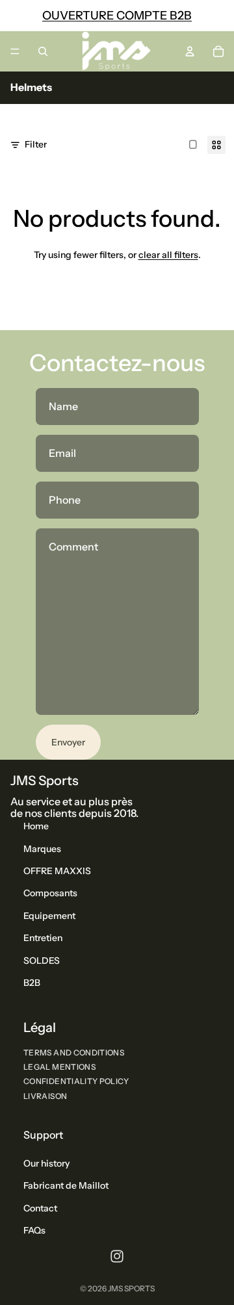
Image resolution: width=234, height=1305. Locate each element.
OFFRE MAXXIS (57, 871)
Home (36, 826)
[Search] (43, 51)
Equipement (49, 916)
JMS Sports (131, 1288)
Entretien (42, 938)
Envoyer (68, 742)
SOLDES (41, 960)
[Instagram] (117, 1256)
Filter (36, 144)
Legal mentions (59, 1067)
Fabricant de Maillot (66, 1186)
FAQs (34, 1230)
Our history (46, 1163)
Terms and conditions (73, 1052)
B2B (31, 982)
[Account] (190, 51)
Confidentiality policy (76, 1082)
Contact (40, 1208)
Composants (50, 893)
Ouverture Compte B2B (117, 15)
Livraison (45, 1096)
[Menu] (15, 51)
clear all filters (168, 255)
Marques (42, 849)
